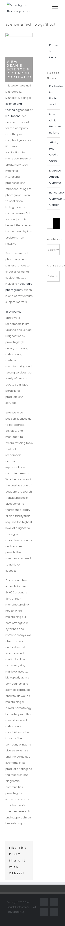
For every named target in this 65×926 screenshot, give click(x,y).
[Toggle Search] (42, 8)
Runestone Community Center (57, 199)
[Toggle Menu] (55, 8)
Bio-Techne (13, 116)
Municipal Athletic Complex (55, 177)
